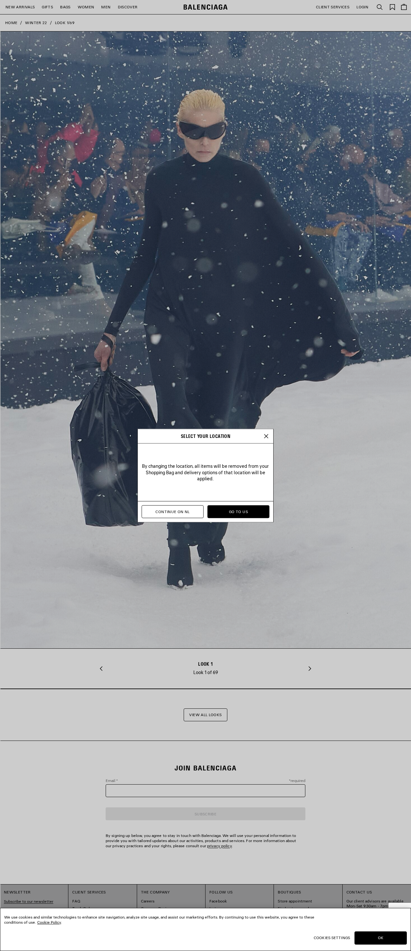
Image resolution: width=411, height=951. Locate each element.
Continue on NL (172, 511)
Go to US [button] (238, 511)
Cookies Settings (332, 937)
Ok (380, 937)
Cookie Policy (49, 922)
